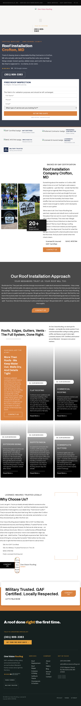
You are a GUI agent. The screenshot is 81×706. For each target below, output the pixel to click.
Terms (67, 698)
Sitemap (74, 698)
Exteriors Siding (12, 444)
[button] (40, 20)
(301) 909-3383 (39, 30)
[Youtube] (64, 677)
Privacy (59, 698)
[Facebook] (60, 677)
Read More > (35, 416)
